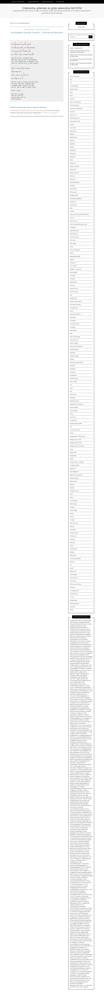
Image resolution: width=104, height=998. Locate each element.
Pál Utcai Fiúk (74, 523)
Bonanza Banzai (74, 182)
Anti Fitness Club (75, 118)
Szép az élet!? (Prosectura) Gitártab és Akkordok (81, 55)
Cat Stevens (73, 205)
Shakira (72, 552)
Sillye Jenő (73, 555)
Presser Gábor (74, 533)
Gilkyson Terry (74, 288)
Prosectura (73, 536)
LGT (71, 426)
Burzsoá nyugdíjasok (76, 198)
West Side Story (74, 603)
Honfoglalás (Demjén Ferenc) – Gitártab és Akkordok (37, 32)
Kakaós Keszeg (74, 356)
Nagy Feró (73, 468)
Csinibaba (73, 227)
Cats (71, 208)
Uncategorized (74, 590)
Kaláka (72, 359)
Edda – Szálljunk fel (76, 48)
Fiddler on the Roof (75, 269)
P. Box (72, 516)
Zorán (71, 610)
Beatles (72, 140)
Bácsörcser (73, 131)
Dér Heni (72, 240)
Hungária (72, 327)
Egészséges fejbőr (75, 256)
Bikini (71, 160)
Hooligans (73, 320)
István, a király (74, 343)
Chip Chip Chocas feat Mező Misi (79, 214)
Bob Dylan (73, 169)
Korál (71, 414)
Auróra (72, 124)
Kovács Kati (73, 420)
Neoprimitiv (73, 481)
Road (71, 545)
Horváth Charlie (74, 324)
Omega (72, 507)
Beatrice (72, 144)
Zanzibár (72, 606)
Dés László (73, 243)
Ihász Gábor (73, 330)
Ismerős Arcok (74, 340)
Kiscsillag (72, 398)
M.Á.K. (72, 433)
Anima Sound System (76, 108)
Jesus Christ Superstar (76, 346)
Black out (73, 163)
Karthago (72, 369)
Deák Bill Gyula (74, 230)
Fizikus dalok (73, 272)
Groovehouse (74, 291)
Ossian (72, 513)
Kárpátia (72, 365)
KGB (71, 388)
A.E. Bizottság (74, 86)
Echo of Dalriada (74, 250)
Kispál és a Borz (74, 401)
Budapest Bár (74, 195)
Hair (71, 295)
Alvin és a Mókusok (75, 102)
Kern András (73, 381)
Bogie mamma (74, 172)
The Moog (73, 581)
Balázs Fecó (73, 137)
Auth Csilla (73, 128)
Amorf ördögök (74, 105)
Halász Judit (73, 298)
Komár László (74, 407)
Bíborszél (72, 156)
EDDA (72, 253)
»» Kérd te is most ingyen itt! (50, 113)
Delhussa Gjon (74, 234)
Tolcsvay (72, 587)
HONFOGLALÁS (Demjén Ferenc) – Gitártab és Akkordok (28, 107)
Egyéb (72, 259)
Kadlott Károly (74, 349)
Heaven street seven (76, 301)
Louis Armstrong (74, 430)
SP (70, 565)
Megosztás (81, 27)
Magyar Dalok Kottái (33, 1)
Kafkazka (72, 352)
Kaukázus (73, 372)
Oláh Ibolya (73, 504)
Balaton (72, 134)
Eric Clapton (73, 266)
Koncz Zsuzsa (74, 410)
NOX (71, 494)
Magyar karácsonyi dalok (77, 446)
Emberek (72, 262)
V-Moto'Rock (74, 594)
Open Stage (73, 510)
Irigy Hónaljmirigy (75, 336)
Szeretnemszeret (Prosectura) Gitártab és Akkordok (79, 51)
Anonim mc (73, 115)
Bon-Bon (72, 179)
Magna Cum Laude (75, 439)
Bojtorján (72, 176)
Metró (72, 459)
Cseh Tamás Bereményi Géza (78, 224)
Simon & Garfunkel (75, 558)
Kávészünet (73, 375)
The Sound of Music (75, 584)
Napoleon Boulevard (76, 475)
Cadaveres (73, 201)
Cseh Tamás (73, 221)
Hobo (71, 311)
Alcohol (72, 99)
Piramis (72, 526)
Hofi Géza (73, 317)
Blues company (74, 166)
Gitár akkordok (60, 1)
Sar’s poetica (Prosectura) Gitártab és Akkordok (81, 59)
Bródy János (73, 192)
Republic (72, 542)
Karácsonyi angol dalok (76, 362)
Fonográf (72, 275)
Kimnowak (73, 394)
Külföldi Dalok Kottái (47, 1)
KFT (71, 385)
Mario (71, 449)
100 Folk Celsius (74, 76)
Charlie (72, 211)
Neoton (72, 484)
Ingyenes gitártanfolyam (18, 1)
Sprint (71, 568)
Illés (71, 333)
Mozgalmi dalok (74, 465)
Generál (72, 285)
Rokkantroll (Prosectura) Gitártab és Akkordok (81, 63)
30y (71, 79)
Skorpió (72, 561)
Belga (71, 147)
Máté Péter (73, 452)
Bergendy (73, 153)
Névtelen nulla (74, 491)
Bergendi (72, 150)
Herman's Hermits (75, 304)
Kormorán (73, 417)
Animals (72, 111)
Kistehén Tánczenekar (76, 404)
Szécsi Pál (73, 571)
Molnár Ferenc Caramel (77, 462)
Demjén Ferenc (29, 29)
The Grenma (73, 578)
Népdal (72, 488)
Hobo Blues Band (75, 314)
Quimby (72, 539)
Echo (71, 246)
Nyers (71, 497)
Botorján (72, 185)
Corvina (72, 218)
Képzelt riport (74, 378)
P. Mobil (72, 520)
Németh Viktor (74, 478)
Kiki (71, 391)
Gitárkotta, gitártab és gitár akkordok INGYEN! (52, 8)
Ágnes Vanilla (74, 89)
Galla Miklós (73, 282)
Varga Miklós (73, 600)
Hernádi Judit (74, 308)
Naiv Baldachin (74, 471)
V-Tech (72, 597)
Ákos (71, 92)
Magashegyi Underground (77, 436)
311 (71, 82)
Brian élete (73, 189)
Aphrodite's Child (75, 121)
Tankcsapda (73, 574)
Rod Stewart (73, 549)
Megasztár (73, 455)
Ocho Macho (74, 500)
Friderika (72, 279)
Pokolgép (73, 529)
